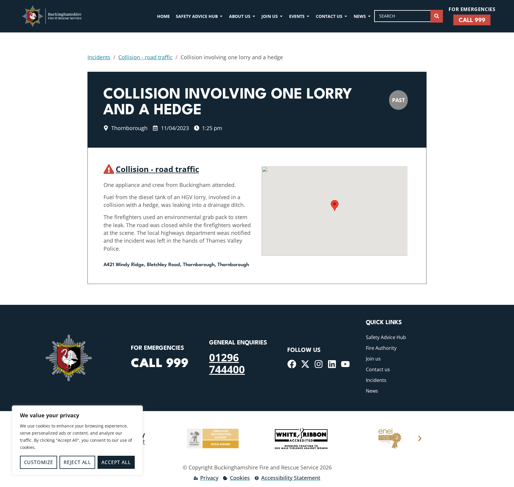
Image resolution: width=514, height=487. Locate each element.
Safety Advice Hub (386, 337)
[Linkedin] (331, 364)
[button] (335, 205)
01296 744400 (227, 363)
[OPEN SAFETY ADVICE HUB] (221, 16)
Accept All (116, 462)
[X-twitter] (305, 364)
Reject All (77, 462)
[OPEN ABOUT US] (254, 16)
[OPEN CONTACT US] (346, 16)
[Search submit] (436, 16)
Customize (38, 462)
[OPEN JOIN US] (281, 16)
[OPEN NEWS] (369, 16)
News (372, 391)
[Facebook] (291, 364)
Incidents (98, 57)
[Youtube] (345, 364)
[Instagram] (318, 364)
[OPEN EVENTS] (308, 16)
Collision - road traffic (145, 57)
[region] (77, 440)
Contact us (378, 369)
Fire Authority (381, 348)
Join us (373, 358)
